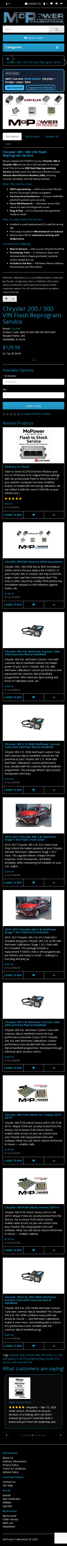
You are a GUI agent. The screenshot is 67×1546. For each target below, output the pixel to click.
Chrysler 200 (17, 1355)
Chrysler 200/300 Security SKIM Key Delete (33, 561)
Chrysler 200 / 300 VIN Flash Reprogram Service (34, 62)
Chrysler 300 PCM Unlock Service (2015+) (32, 1207)
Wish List (8, 1523)
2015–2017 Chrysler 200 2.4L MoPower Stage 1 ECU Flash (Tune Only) (30, 838)
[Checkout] (61, 3)
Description (12, 136)
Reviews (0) (52, 136)
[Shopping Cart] (56, 3)
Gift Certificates (12, 1499)
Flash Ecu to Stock (17, 466)
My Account (9, 1515)
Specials (7, 1506)
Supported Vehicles (40, 87)
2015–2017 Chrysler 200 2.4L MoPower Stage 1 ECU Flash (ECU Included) (30, 931)
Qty (4, 389)
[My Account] (45, 3)
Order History (10, 1519)
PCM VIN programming (29, 1358)
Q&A (8, 143)
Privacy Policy (10, 1465)
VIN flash (46, 1355)
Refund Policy (10, 1472)
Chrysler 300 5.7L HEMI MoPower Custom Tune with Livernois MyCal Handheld (32, 745)
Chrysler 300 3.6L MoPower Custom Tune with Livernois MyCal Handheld (32, 653)
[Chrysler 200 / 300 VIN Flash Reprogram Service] (33, 111)
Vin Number (10, 375)
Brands (7, 1495)
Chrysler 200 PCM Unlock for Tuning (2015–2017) (33, 1116)
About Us (8, 1457)
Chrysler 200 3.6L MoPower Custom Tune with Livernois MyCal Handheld (32, 1023)
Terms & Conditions (14, 1468)
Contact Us (34, 3)
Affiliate (7, 1502)
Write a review (42, 414)
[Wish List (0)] (51, 3)
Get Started (14, 87)
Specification (32, 136)
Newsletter (9, 1526)
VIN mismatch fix (22, 1362)
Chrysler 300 (32, 1355)
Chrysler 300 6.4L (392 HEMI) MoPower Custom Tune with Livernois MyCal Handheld (30, 1300)
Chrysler (15, 328)
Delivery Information (14, 1461)
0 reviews (26, 414)
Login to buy (33, 405)
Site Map (8, 1485)
